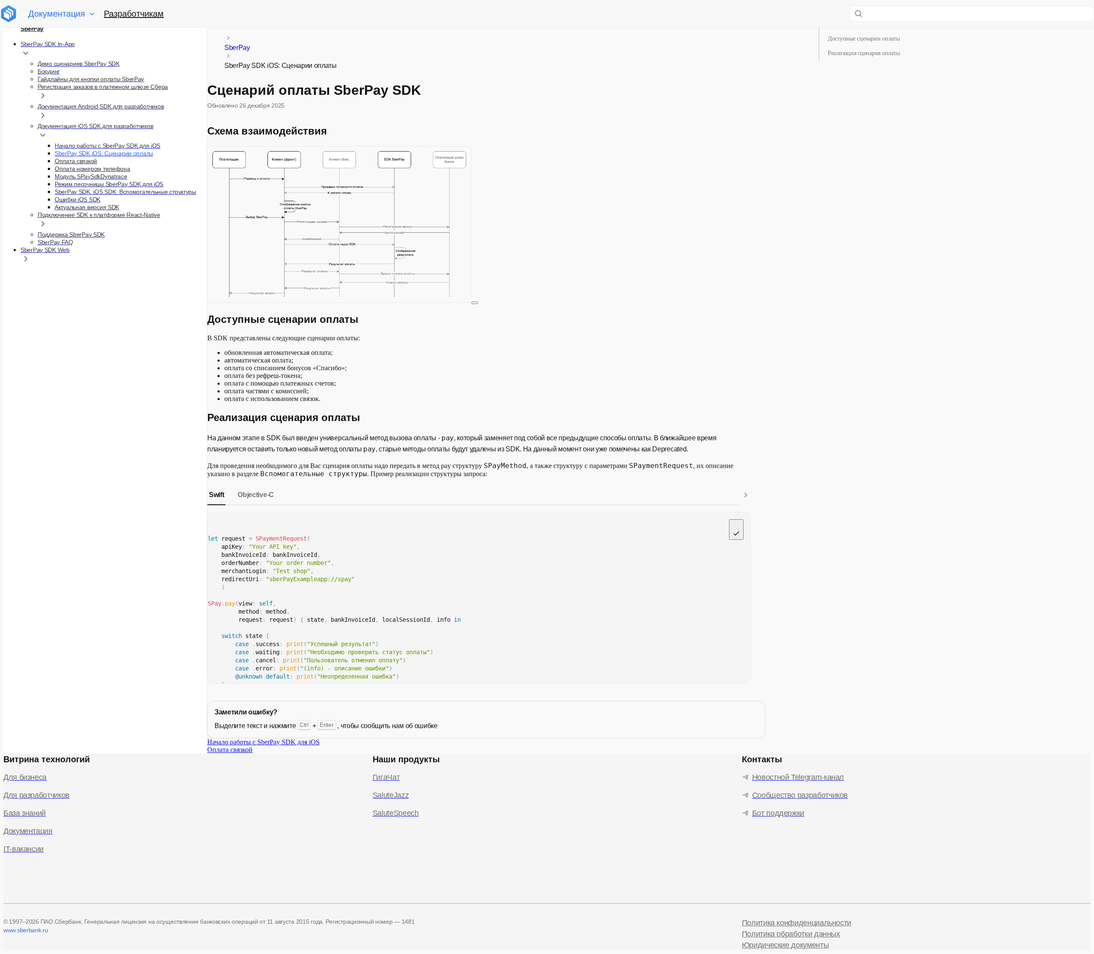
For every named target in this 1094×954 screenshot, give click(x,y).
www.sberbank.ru (25, 930)
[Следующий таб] (746, 495)
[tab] (216, 495)
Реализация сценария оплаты (864, 53)
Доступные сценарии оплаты (864, 38)
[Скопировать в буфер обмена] (736, 529)
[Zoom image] (474, 302)
